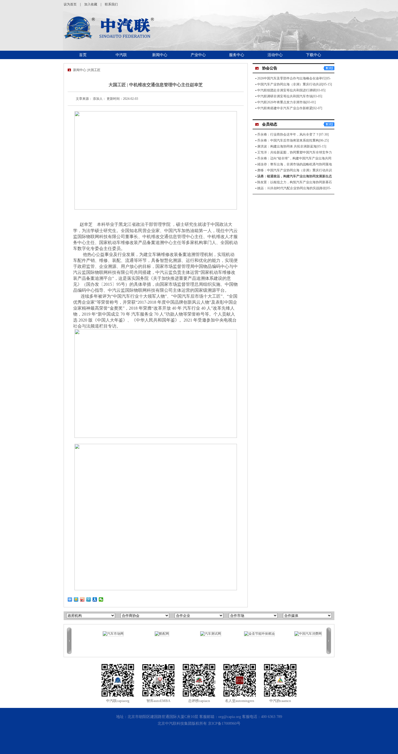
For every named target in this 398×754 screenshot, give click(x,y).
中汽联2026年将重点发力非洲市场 (281, 102)
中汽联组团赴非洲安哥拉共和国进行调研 (286, 90)
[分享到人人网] (95, 599)
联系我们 (111, 4)
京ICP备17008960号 (224, 723)
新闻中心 (159, 55)
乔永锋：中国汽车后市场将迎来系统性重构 (288, 140)
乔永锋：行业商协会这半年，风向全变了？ (288, 134)
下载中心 (313, 55)
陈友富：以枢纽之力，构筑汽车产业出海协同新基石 (294, 182)
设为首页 (70, 4)
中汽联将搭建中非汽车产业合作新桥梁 (284, 108)
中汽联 (121, 55)
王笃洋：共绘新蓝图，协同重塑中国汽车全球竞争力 (294, 152)
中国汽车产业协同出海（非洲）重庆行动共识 (289, 84)
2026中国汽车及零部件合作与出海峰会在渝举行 (291, 78)
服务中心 (236, 55)
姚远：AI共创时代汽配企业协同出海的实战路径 (291, 188)
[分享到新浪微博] (82, 599)
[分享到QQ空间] (76, 599)
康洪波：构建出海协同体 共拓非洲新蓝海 (287, 146)
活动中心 (275, 55)
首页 (83, 55)
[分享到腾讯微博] (88, 599)
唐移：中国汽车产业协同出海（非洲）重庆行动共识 (294, 170)
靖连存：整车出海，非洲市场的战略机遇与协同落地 (294, 164)
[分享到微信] (101, 599)
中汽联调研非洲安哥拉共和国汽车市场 (284, 96)
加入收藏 (90, 4)
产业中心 (198, 55)
